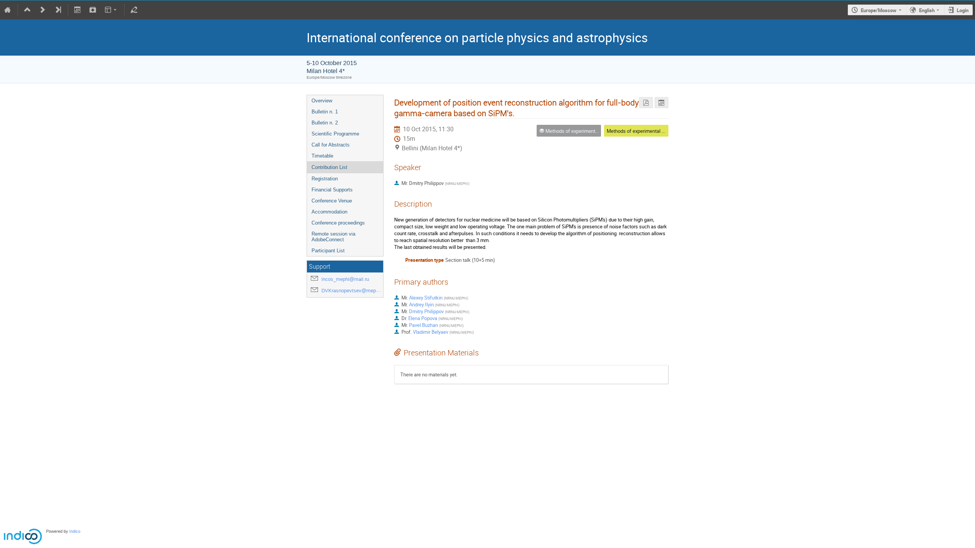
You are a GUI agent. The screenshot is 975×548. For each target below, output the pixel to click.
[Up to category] (27, 9)
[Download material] (92, 9)
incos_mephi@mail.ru (345, 279)
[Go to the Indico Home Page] (7, 9)
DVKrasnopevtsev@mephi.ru (353, 290)
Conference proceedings (338, 223)
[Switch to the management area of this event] (134, 9)
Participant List (328, 250)
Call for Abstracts (331, 145)
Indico (74, 531)
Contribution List (329, 167)
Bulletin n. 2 (325, 123)
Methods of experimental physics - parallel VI (655, 130)
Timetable (322, 156)
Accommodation (329, 212)
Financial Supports (332, 190)
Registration (325, 179)
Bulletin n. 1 (325, 112)
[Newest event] (58, 9)
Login (963, 10)
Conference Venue (332, 201)
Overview (322, 101)
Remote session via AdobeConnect (333, 236)
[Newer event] (42, 9)
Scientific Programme (335, 134)
